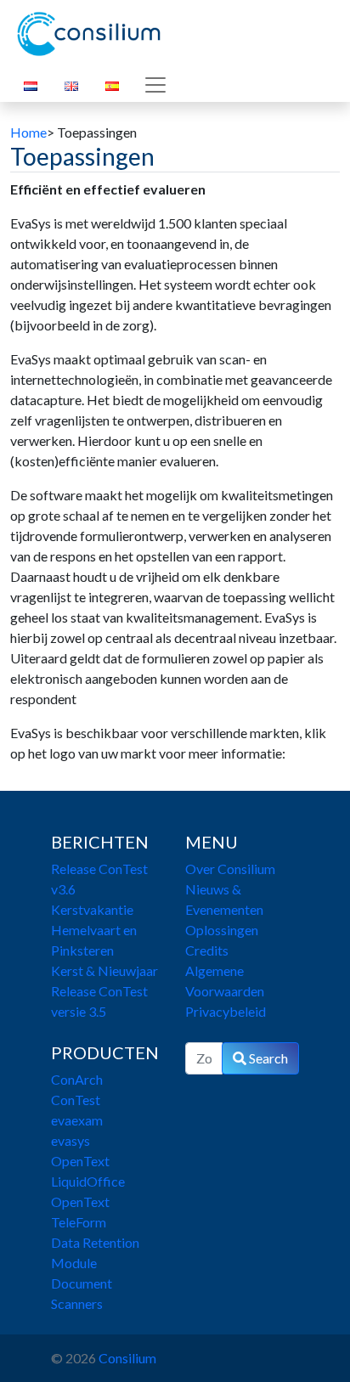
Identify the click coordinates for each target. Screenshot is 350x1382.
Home (28, 132)
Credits (207, 950)
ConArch (77, 1079)
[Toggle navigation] (155, 85)
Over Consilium (230, 868)
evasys (70, 1140)
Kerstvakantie (92, 909)
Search (267, 1058)
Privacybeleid (225, 1011)
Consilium (127, 1358)
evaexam (77, 1120)
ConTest (75, 1099)
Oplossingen (221, 930)
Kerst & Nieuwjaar (104, 970)
